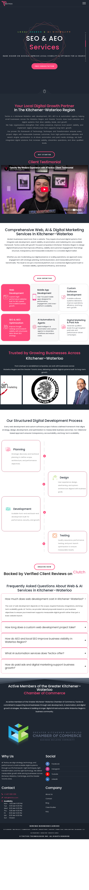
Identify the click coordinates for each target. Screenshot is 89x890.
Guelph (51, 829)
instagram (56, 769)
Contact (49, 799)
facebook (55, 764)
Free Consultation (44, 66)
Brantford (43, 829)
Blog (47, 803)
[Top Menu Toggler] (84, 3)
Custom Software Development (74, 291)
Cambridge (26, 829)
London (35, 829)
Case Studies (51, 807)
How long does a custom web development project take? (40, 627)
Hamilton (59, 829)
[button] (44, 599)
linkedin (55, 779)
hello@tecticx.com (11, 798)
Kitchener (8, 829)
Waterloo (16, 829)
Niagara (78, 829)
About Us (49, 794)
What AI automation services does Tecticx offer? (34, 653)
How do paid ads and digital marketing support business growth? (39, 666)
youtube (55, 774)
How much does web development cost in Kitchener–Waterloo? (44, 599)
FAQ (47, 812)
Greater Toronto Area (50, 833)
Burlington (69, 829)
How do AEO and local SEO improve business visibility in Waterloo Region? (38, 640)
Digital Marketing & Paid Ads (76, 321)
